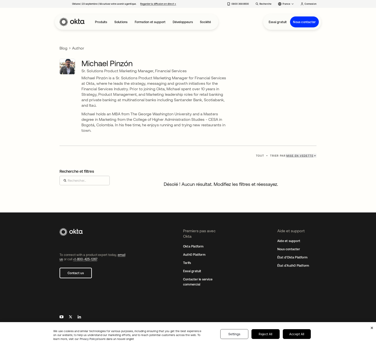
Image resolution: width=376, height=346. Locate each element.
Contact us (76, 273)
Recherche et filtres (77, 171)
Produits (101, 22)
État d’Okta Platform (292, 257)
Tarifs (187, 263)
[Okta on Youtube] (61, 317)
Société (205, 22)
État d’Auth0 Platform (293, 265)
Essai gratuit (278, 22)
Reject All (265, 334)
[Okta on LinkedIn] (79, 317)
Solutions (121, 22)
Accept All (296, 334)
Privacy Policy (107, 339)
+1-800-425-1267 (85, 259)
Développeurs (183, 22)
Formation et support (150, 22)
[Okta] (72, 22)
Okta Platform (193, 246)
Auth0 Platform (194, 254)
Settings (234, 334)
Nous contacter (304, 22)
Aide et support (288, 241)
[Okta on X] (70, 317)
